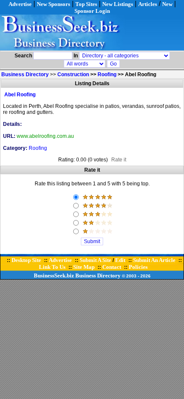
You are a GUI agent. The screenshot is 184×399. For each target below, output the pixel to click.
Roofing (107, 74)
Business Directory (98, 275)
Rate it (118, 160)
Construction (73, 74)
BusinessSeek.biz (54, 275)
